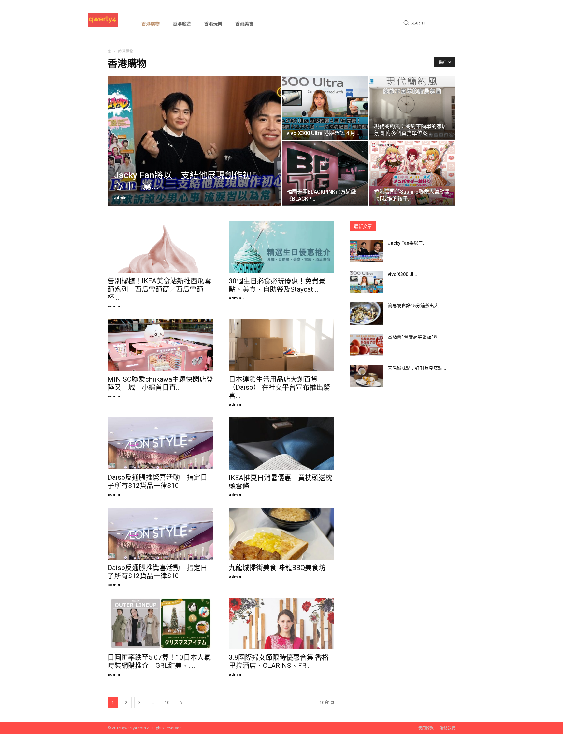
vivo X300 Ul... (402, 274)
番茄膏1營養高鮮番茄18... (414, 336)
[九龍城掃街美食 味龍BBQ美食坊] (281, 534)
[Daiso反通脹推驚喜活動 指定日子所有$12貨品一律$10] (160, 443)
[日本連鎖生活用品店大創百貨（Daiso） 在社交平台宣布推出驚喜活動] (281, 345)
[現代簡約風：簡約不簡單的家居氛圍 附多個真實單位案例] (412, 108)
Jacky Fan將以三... (407, 243)
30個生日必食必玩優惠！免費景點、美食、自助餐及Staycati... (277, 285)
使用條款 (426, 728)
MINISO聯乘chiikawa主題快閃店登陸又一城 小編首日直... (160, 383)
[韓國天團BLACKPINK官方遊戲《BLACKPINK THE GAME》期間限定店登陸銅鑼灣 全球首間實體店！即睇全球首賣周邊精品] (325, 173)
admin (120, 197)
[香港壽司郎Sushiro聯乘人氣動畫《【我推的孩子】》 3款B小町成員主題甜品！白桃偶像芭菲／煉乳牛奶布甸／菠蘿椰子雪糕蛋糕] (412, 173)
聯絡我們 (447, 728)
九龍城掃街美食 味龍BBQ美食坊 (277, 568)
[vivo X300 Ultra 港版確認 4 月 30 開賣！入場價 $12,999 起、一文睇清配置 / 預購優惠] (325, 108)
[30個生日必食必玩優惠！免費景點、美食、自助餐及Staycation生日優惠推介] (281, 247)
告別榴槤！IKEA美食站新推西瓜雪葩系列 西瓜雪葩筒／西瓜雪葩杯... (159, 289)
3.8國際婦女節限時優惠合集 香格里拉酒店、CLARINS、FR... (279, 661)
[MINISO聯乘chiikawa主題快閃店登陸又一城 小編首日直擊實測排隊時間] (160, 345)
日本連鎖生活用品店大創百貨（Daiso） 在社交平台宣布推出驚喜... (279, 387)
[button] (413, 23)
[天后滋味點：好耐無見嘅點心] (366, 376)
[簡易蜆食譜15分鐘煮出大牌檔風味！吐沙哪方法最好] (366, 313)
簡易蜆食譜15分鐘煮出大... (415, 305)
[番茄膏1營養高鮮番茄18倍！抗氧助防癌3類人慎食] (366, 345)
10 (167, 702)
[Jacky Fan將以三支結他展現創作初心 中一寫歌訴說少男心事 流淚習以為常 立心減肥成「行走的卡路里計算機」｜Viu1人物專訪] (194, 151)
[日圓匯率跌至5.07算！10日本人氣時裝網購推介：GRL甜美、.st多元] (160, 624)
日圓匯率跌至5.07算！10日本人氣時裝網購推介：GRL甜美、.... (159, 661)
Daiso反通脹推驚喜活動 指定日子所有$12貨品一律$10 (157, 481)
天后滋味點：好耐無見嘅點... (417, 368)
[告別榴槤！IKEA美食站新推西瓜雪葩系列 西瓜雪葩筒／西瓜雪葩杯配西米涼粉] (160, 247)
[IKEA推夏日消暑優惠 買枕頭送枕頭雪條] (281, 443)
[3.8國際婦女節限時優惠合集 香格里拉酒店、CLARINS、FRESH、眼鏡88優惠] (281, 624)
